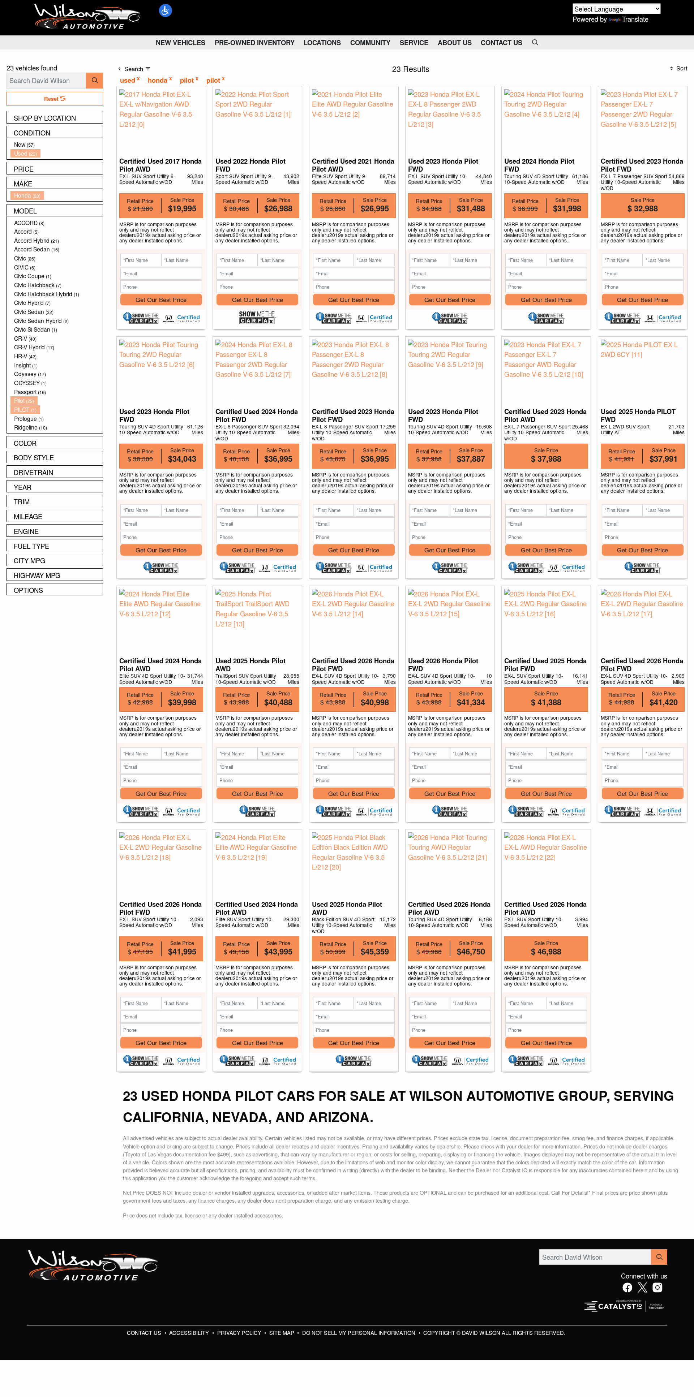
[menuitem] (56, 144)
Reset (52, 99)
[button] (165, 10)
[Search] (94, 80)
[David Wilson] (87, 16)
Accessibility (189, 1332)
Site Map (282, 1332)
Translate (635, 18)
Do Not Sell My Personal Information (359, 1332)
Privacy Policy (240, 1332)
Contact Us (145, 1332)
